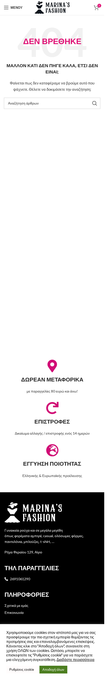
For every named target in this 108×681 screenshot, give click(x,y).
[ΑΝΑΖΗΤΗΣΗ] (94, 103)
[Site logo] (52, 7)
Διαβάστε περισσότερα (75, 659)
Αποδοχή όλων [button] (53, 669)
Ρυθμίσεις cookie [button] (21, 669)
